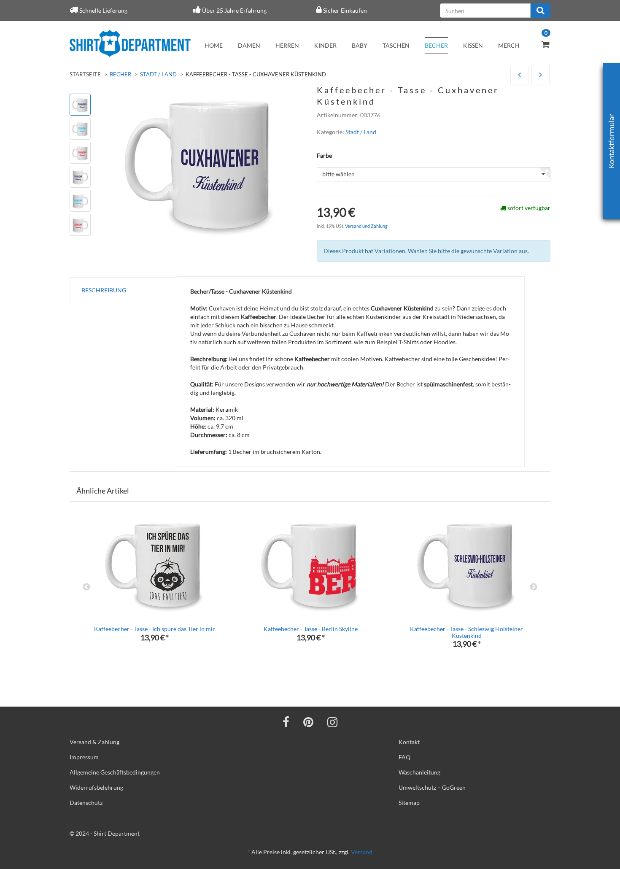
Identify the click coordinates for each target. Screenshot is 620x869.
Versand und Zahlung (366, 226)
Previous (86, 587)
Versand (361, 852)
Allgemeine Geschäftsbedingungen (115, 772)
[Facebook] (286, 722)
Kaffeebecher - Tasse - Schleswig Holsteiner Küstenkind (466, 632)
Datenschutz (86, 802)
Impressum (84, 757)
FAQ (404, 757)
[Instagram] (332, 722)
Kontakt (409, 741)
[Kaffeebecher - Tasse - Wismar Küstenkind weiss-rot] (519, 75)
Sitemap (409, 802)
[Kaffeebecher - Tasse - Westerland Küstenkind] (540, 75)
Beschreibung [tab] (103, 290)
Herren (287, 45)
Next (533, 587)
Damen (249, 45)
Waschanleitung (419, 772)
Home (214, 45)
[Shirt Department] (130, 43)
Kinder (325, 45)
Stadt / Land (158, 74)
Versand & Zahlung (94, 741)
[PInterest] (308, 722)
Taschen (396, 45)
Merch (509, 45)
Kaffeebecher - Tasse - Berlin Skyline (311, 628)
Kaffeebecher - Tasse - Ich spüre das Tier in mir (154, 628)
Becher (436, 45)
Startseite (85, 74)
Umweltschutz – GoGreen (432, 787)
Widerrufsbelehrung (96, 787)
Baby (359, 45)
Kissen (473, 45)
